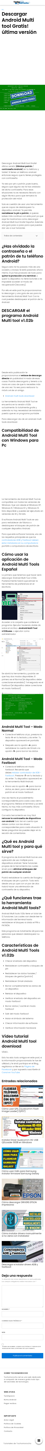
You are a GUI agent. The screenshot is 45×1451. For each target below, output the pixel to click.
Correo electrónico (12, 1321)
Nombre (6, 1309)
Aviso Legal (9, 1420)
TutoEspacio (9, 1396)
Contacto (8, 1431)
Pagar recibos (10, 1403)
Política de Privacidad (13, 1427)
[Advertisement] (22, 60)
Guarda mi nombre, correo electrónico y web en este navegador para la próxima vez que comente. (21, 1347)
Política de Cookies (12, 1424)
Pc (3, 10)
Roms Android (10, 1400)
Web (3, 1332)
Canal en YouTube (11, 1072)
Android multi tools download (19, 396)
